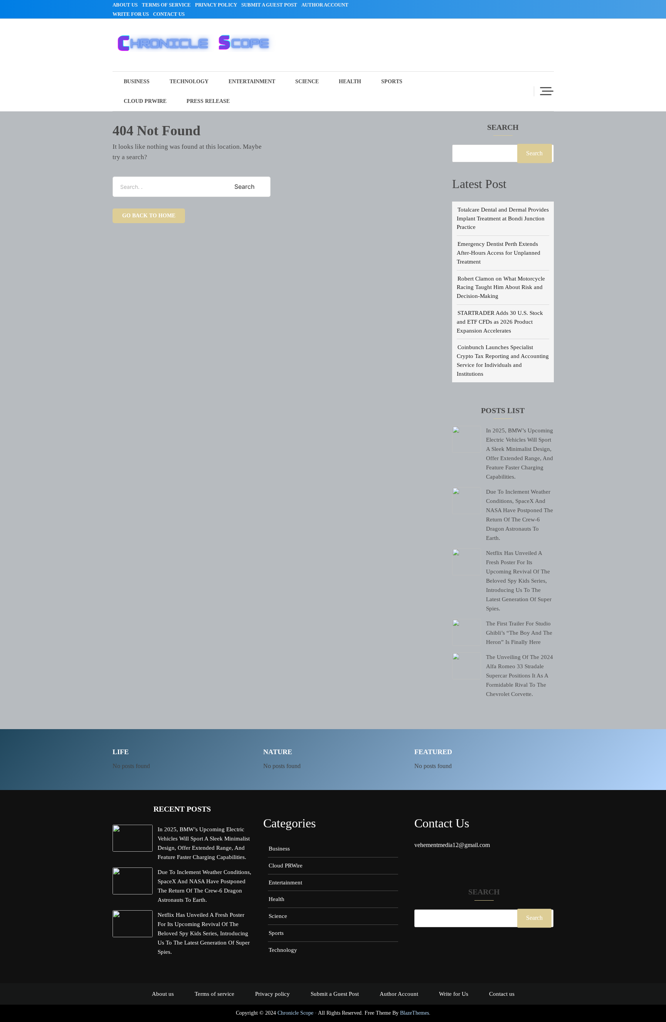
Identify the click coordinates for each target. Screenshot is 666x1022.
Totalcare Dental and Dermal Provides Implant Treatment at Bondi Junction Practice (503, 218)
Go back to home (148, 216)
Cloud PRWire (145, 101)
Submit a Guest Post (269, 5)
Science (307, 81)
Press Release (208, 101)
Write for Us (131, 14)
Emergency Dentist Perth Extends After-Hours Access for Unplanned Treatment (498, 252)
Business (137, 81)
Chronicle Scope (295, 1013)
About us (125, 5)
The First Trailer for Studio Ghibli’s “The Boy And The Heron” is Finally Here (519, 632)
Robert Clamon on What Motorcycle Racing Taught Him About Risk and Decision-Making (501, 287)
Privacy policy (216, 5)
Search (503, 127)
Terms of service (166, 5)
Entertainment (252, 81)
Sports (391, 81)
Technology (189, 81)
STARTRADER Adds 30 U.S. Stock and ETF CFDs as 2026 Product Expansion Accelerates (500, 321)
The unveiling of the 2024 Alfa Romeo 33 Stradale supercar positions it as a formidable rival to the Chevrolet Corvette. (519, 675)
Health (350, 81)
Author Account (324, 5)
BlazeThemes (414, 1013)
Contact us (169, 14)
